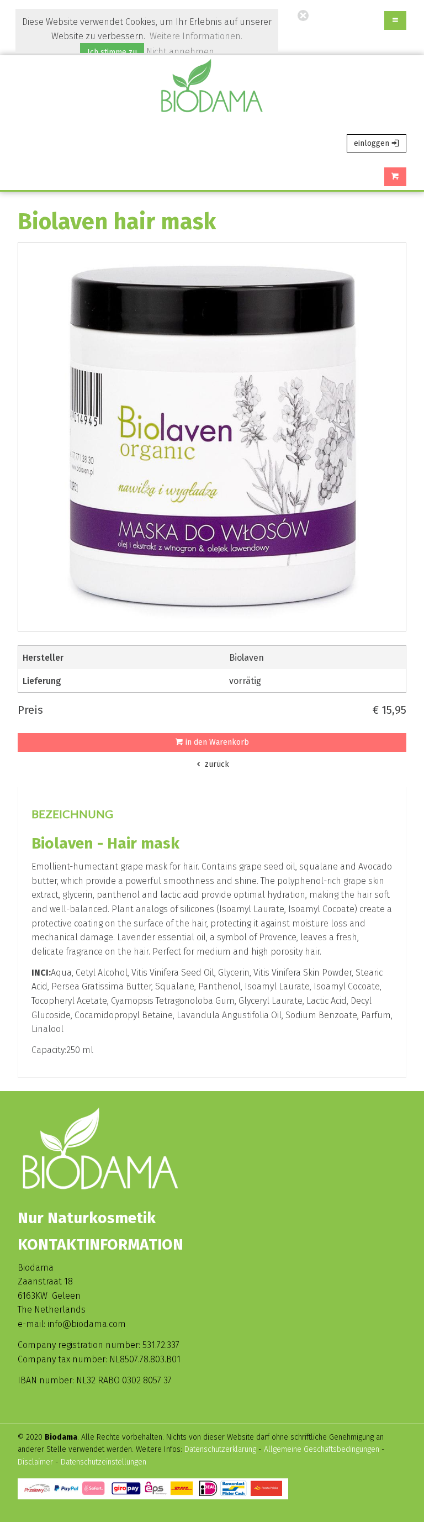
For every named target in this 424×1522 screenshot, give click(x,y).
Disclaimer (36, 1462)
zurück (216, 764)
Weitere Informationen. (196, 36)
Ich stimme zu (112, 52)
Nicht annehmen (180, 51)
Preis (30, 710)
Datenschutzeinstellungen (103, 1462)
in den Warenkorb (216, 742)
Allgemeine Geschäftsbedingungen (321, 1449)
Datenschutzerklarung (220, 1449)
